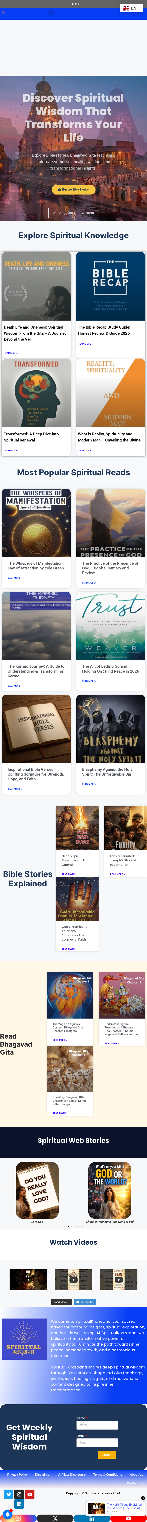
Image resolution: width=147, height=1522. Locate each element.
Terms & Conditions (107, 1474)
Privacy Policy (17, 1474)
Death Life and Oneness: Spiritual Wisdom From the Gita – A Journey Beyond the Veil (35, 333)
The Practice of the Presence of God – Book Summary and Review (110, 568)
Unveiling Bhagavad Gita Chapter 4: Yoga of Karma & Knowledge (70, 1101)
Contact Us (135, 1483)
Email (80, 1436)
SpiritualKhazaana (93, 1321)
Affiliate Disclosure (72, 1474)
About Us (136, 1474)
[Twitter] (8, 1494)
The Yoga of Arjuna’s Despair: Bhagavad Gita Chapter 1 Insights (68, 1027)
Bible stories (79, 1373)
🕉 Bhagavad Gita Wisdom (73, 213)
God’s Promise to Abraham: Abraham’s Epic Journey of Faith (74, 933)
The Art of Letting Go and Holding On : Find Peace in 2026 (110, 668)
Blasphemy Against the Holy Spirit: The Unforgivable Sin (107, 772)
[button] (51, 13)
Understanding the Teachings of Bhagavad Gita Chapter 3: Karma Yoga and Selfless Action (121, 1029)
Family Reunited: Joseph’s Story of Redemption (123, 860)
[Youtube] (29, 1494)
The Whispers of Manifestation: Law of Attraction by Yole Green (36, 565)
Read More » (11, 353)
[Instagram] (19, 1494)
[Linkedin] (19, 1504)
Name (81, 1418)
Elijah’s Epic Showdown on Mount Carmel (77, 860)
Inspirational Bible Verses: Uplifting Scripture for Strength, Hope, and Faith (36, 774)
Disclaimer (43, 1474)
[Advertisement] (73, 48)
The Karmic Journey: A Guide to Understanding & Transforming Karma (36, 671)
